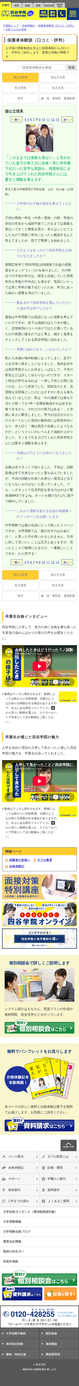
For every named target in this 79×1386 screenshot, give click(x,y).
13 (57, 119)
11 (48, 119)
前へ (17, 119)
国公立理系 (20, 77)
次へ (66, 119)
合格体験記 (16, 866)
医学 (20, 98)
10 (43, 119)
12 (52, 119)
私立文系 (58, 88)
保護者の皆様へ (19, 860)
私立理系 (20, 88)
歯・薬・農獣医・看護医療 (58, 98)
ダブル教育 (44, 860)
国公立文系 (58, 77)
